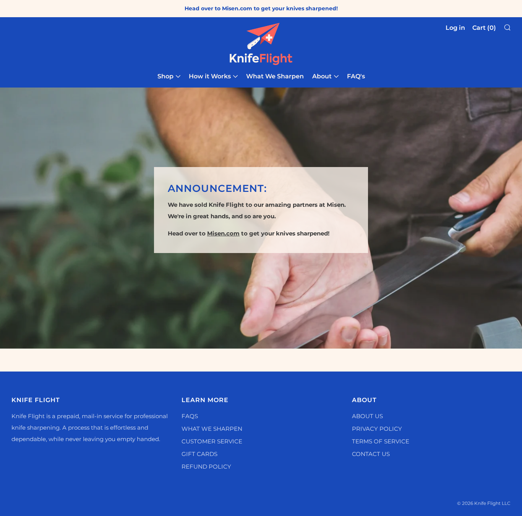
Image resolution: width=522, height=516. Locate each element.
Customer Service (212, 441)
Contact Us (371, 454)
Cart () (484, 27)
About (322, 76)
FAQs (190, 416)
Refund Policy (206, 466)
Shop (165, 76)
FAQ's (356, 76)
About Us (367, 416)
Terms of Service (380, 441)
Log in (455, 27)
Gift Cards (199, 454)
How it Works (210, 76)
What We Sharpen (275, 76)
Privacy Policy (377, 428)
